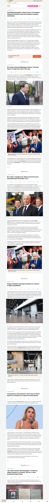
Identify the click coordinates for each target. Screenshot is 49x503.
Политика (8, 167)
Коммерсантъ (33, 29)
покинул (11, 161)
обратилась (22, 438)
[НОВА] (32, 6)
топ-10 (17, 457)
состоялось (13, 448)
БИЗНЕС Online (18, 190)
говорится (22, 76)
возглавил (13, 220)
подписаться (37, 56)
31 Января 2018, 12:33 (10, 10)
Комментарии (24, 61)
